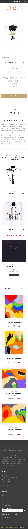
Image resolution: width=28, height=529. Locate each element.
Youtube (6, 497)
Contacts (5, 485)
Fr (13, 1)
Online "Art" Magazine (10, 514)
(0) (26, 1)
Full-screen (6, 57)
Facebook (6, 495)
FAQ (3, 483)
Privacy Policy (6, 479)
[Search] (19, 1)
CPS (6, 505)
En (8, 1)
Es (10, 1)
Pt (5, 1)
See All (14, 274)
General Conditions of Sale (10, 477)
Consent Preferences (8, 481)
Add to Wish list (14, 92)
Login (16, 1)
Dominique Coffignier (14, 62)
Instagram (7, 499)
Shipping (4, 475)
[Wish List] (22, 1)
